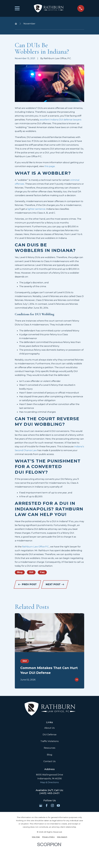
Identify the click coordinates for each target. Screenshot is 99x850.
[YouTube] (58, 805)
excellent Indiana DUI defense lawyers (60, 119)
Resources (49, 748)
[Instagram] (52, 805)
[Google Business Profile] (40, 805)
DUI (31, 572)
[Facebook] (46, 805)
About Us (49, 728)
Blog (19, 572)
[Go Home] (16, 24)
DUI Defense (49, 734)
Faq (42, 572)
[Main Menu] (17, 8)
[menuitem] (36, 836)
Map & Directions (49, 782)
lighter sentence (36, 209)
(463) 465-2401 (49, 793)
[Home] (48, 8)
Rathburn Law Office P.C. (35, 546)
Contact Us (49, 761)
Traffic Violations (49, 741)
